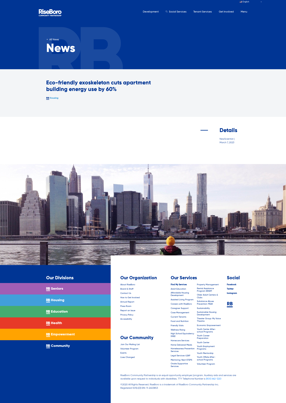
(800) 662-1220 (213, 379)
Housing (54, 98)
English (245, 2)
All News (54, 39)
